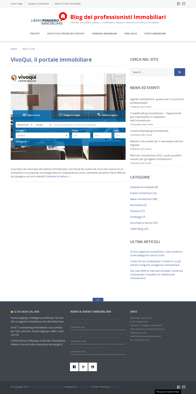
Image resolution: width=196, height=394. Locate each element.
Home (14, 48)
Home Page (17, 3)
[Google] (84, 367)
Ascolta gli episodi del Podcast (66, 33)
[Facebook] (178, 4)
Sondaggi (136, 217)
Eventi (148, 106)
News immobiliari (141, 199)
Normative (136, 205)
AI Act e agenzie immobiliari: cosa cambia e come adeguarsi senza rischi (156, 253)
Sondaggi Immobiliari (104, 33)
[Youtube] (183, 4)
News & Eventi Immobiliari (68, 3)
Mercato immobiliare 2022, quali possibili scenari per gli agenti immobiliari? (155, 157)
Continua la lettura (58, 176)
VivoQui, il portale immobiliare (51, 59)
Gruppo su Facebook (38, 3)
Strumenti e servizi (141, 223)
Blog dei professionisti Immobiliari (45, 386)
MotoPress (82, 386)
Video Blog (130, 33)
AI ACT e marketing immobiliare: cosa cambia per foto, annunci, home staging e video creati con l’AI (37, 331)
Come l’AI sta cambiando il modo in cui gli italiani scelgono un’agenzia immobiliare (155, 263)
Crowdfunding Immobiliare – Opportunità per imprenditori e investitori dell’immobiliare (155, 116)
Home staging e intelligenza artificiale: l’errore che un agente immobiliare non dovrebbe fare (37, 319)
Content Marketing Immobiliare (149, 131)
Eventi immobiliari (141, 193)
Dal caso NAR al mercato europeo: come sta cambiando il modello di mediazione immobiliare (156, 274)
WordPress (116, 386)
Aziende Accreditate (142, 187)
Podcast (35, 33)
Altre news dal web (26, 311)
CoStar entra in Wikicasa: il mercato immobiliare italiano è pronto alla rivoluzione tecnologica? (38, 342)
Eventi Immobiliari (155, 33)
